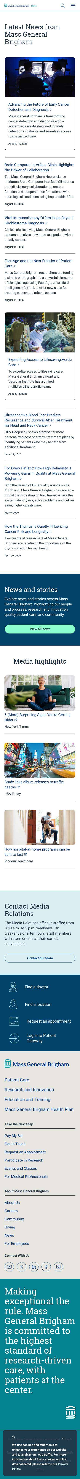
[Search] (63, 6)
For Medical (26, 1176)
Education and (27, 1099)
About (12, 1202)
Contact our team (40, 958)
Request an (25, 1152)
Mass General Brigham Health (39, 1109)
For (17, 1243)
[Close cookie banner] (62, 1439)
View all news (40, 629)
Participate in (24, 1160)
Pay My (14, 1135)
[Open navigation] (73, 5)
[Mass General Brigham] (20, 5)
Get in (15, 1144)
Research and (29, 1089)
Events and (21, 1168)
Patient (17, 1079)
